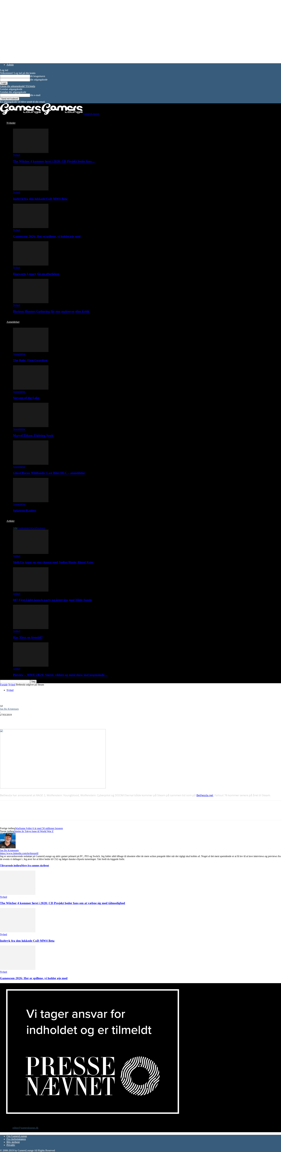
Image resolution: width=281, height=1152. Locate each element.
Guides (21, 528)
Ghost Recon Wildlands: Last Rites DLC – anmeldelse (49, 473)
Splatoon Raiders (24, 510)
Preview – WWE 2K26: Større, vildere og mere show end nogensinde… (60, 675)
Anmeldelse (19, 354)
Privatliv (11, 1145)
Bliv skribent (13, 1142)
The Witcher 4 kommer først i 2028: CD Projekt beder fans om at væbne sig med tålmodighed (62, 903)
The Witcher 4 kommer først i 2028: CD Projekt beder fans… (54, 161)
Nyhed (16, 155)
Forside (4, 684)
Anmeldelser (13, 322)
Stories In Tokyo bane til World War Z (34, 831)
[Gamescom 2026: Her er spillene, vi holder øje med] (30, 227)
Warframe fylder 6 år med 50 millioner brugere (39, 828)
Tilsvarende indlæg (10, 865)
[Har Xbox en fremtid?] (30, 628)
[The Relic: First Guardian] (30, 351)
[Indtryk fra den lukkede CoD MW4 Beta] (30, 189)
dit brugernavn (37, 76)
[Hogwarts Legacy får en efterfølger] (30, 264)
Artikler (10, 521)
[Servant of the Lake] (30, 388)
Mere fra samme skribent (35, 865)
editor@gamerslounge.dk (25, 1127)
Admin (10, 64)
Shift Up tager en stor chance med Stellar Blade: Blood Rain (53, 562)
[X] (17, 719)
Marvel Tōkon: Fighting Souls (33, 435)
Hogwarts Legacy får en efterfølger (36, 274)
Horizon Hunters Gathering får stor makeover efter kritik (51, 311)
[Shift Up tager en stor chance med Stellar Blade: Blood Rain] (30, 553)
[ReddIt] (28, 719)
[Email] (40, 719)
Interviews (30, 528)
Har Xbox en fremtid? (28, 637)
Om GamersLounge (17, 1136)
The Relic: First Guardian (30, 360)
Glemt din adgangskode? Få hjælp (17, 86)
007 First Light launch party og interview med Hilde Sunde (52, 600)
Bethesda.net (204, 795)
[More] (63, 719)
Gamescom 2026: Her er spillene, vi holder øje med (46, 236)
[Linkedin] (52, 719)
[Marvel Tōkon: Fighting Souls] (30, 426)
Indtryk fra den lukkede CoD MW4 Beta (40, 198)
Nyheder (11, 122)
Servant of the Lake (26, 398)
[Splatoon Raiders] (30, 501)
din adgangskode (38, 79)
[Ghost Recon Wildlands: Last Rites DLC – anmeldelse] (30, 463)
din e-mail (35, 95)
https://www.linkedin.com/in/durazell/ (19, 853)
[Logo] (21, 113)
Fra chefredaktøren (16, 1139)
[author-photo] (8, 847)
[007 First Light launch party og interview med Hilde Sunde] (30, 590)
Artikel (16, 556)
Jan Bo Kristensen (9, 709)
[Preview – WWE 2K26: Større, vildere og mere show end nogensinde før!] (30, 665)
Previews (40, 528)
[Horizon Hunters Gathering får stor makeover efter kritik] (30, 302)
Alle (15, 528)
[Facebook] (5, 719)
